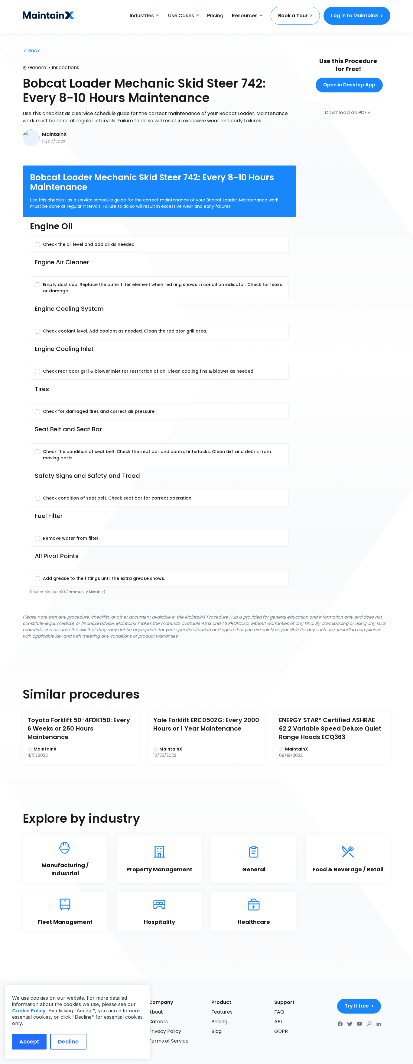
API (278, 1021)
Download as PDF (346, 112)
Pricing (215, 15)
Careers (158, 1021)
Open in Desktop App (349, 84)
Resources (245, 15)
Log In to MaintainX (354, 15)
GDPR (281, 1031)
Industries (142, 15)
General (37, 67)
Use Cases (181, 15)
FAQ (279, 1011)
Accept (29, 1041)
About (155, 1011)
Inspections (65, 67)
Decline (68, 1041)
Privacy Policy (164, 1031)
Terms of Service (168, 1040)
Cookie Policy (29, 1010)
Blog (216, 1031)
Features (222, 1011)
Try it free (357, 1005)
